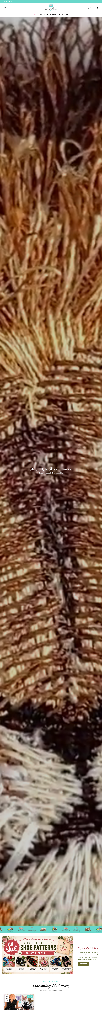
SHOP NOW (83, 963)
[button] (5, 7)
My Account (92, 7)
